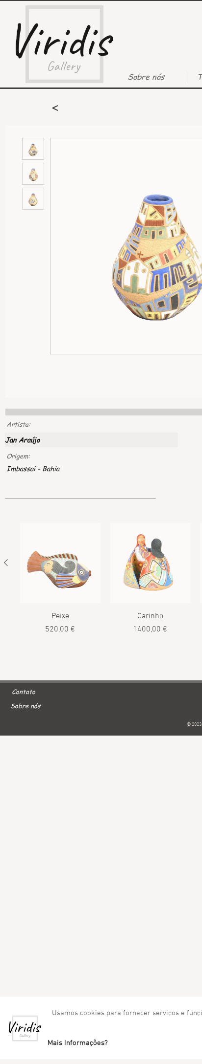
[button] (77, 1043)
